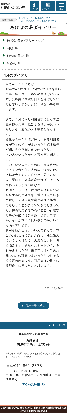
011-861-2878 (24, 365)
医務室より (13, 63)
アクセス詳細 (31, 384)
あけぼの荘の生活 (18, 55)
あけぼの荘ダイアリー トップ (25, 40)
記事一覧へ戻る (35, 305)
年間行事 (12, 48)
